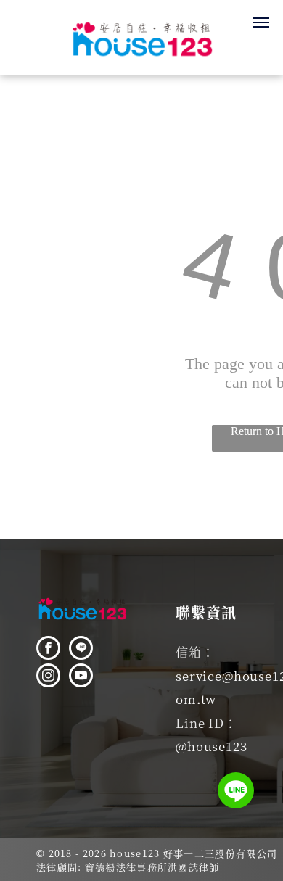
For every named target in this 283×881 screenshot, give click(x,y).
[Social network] (81, 649)
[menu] (261, 22)
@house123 (211, 746)
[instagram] (48, 677)
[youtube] (81, 677)
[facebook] (48, 649)
